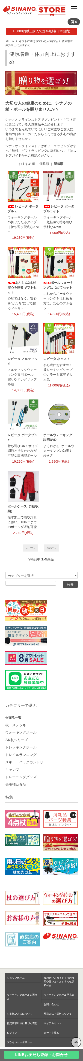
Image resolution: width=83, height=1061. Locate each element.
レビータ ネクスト (56, 359)
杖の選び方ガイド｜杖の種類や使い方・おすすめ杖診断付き (59, 981)
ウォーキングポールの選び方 (22, 996)
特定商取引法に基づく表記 (22, 1023)
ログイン (12, 1032)
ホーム (10, 41)
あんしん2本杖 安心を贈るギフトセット (22, 287)
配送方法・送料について (58, 1013)
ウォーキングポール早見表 (59, 994)
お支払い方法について (19, 1013)
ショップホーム (16, 977)
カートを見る (51, 1032)
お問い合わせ (51, 1004)
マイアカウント (53, 1023)
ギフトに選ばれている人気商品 (38, 41)
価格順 (44, 164)
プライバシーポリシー (19, 1042)
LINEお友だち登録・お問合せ (41, 1055)
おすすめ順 (27, 164)
